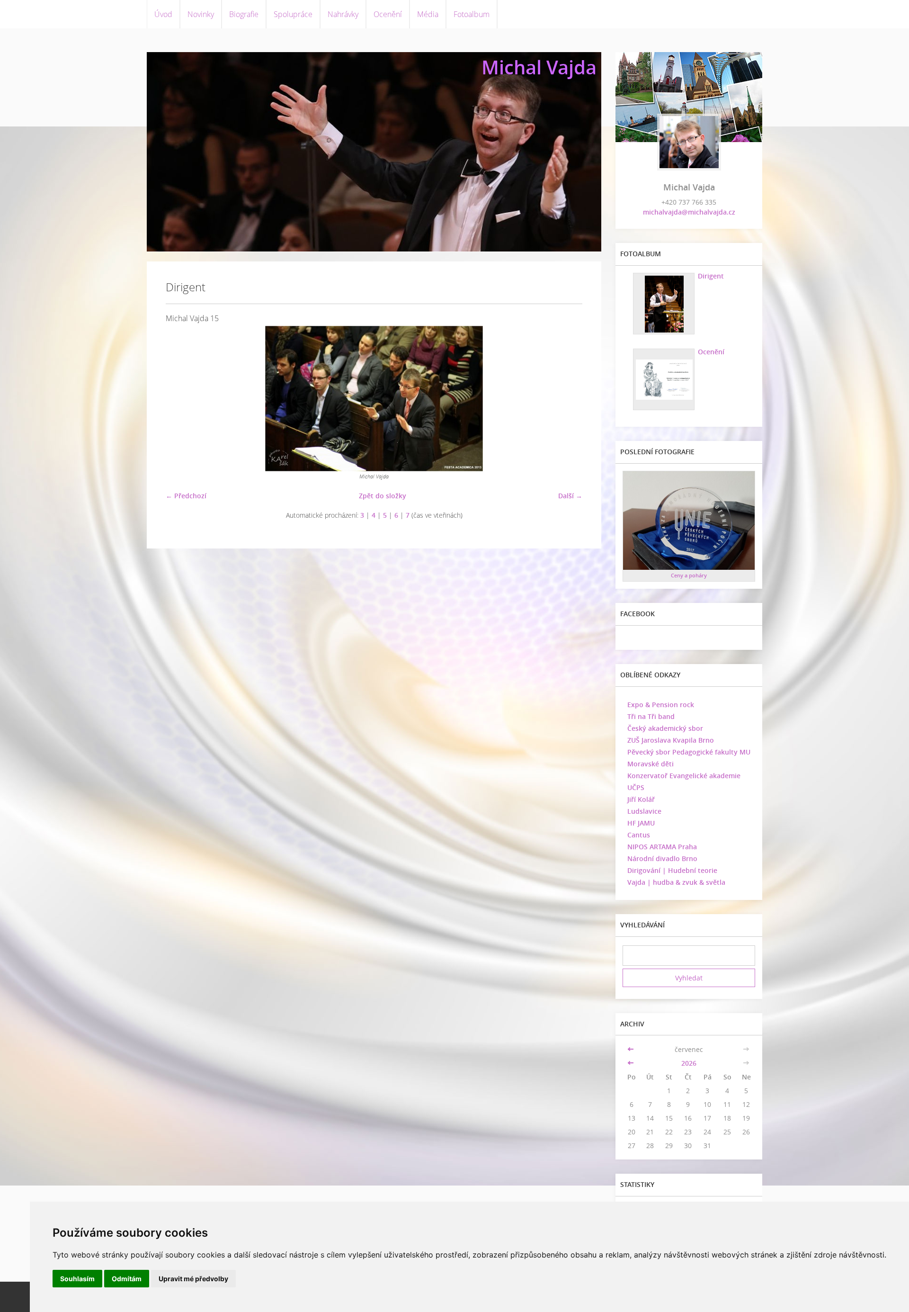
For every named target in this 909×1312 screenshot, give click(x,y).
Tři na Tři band (651, 716)
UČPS (635, 787)
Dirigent (711, 275)
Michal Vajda (539, 67)
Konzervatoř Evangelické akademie (683, 775)
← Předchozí (186, 495)
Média (427, 14)
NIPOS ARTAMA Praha (662, 846)
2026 (688, 1063)
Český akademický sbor (665, 728)
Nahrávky (343, 14)
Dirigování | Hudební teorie (672, 870)
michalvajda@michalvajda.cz (689, 211)
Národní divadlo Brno (662, 858)
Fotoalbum (472, 14)
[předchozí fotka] (181, 398)
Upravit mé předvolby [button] (193, 1279)
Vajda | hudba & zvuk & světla (676, 882)
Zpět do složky (382, 495)
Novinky (200, 14)
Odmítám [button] (127, 1279)
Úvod (163, 14)
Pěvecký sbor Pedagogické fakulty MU (688, 751)
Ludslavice (644, 811)
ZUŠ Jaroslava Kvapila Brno (670, 740)
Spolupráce (293, 14)
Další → (570, 495)
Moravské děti (650, 763)
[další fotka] (567, 398)
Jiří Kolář (641, 799)
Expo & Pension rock (660, 704)
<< (631, 1049)
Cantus (638, 834)
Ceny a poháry (689, 575)
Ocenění (388, 14)
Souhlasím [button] (77, 1279)
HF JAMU (641, 822)
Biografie (243, 14)
